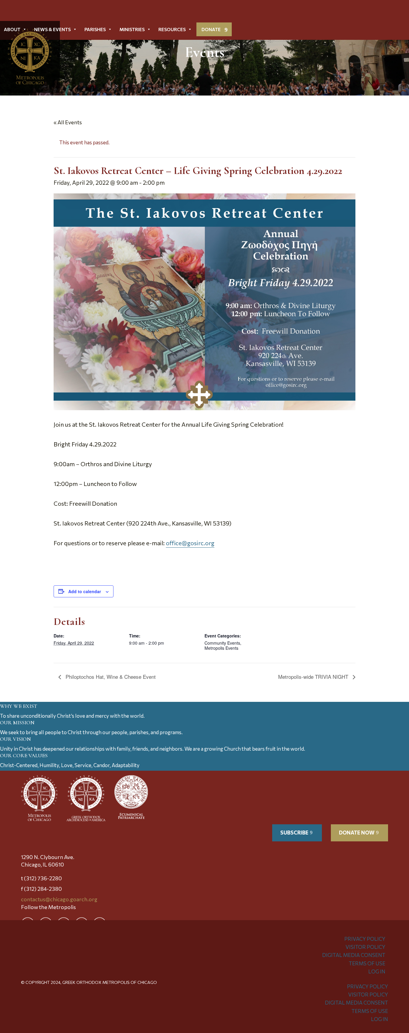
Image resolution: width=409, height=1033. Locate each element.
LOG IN (376, 971)
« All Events (68, 122)
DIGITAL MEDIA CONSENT (353, 955)
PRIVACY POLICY (364, 939)
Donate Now (357, 832)
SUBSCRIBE (294, 832)
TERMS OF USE (367, 963)
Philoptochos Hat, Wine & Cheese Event (110, 676)
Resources (172, 29)
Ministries (132, 29)
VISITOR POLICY (365, 947)
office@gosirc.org (190, 542)
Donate (211, 29)
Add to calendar (84, 591)
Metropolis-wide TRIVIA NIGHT (314, 676)
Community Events (222, 643)
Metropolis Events (221, 648)
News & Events (52, 29)
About (12, 29)
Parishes (95, 29)
